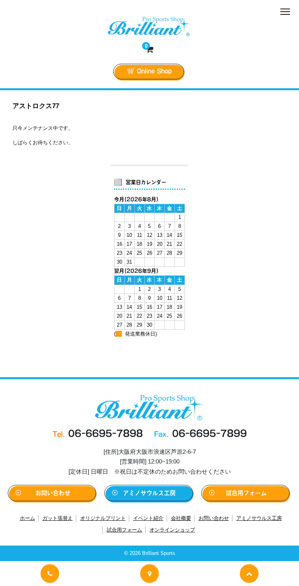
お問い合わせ (52, 493)
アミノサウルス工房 (149, 493)
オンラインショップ (172, 530)
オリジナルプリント (103, 518)
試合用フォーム (246, 493)
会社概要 (181, 518)
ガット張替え (57, 518)
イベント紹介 (148, 518)
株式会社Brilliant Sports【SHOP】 (149, 25)
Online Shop (154, 71)
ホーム (27, 518)
